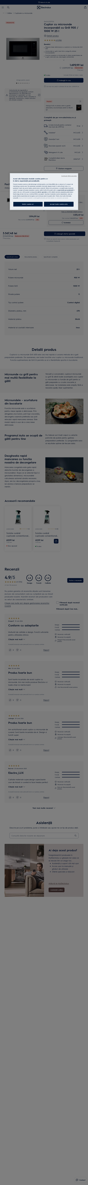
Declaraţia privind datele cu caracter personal (53, 198)
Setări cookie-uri (28, 204)
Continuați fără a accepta (69, 176)
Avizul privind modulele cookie (27, 198)
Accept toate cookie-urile (59, 204)
